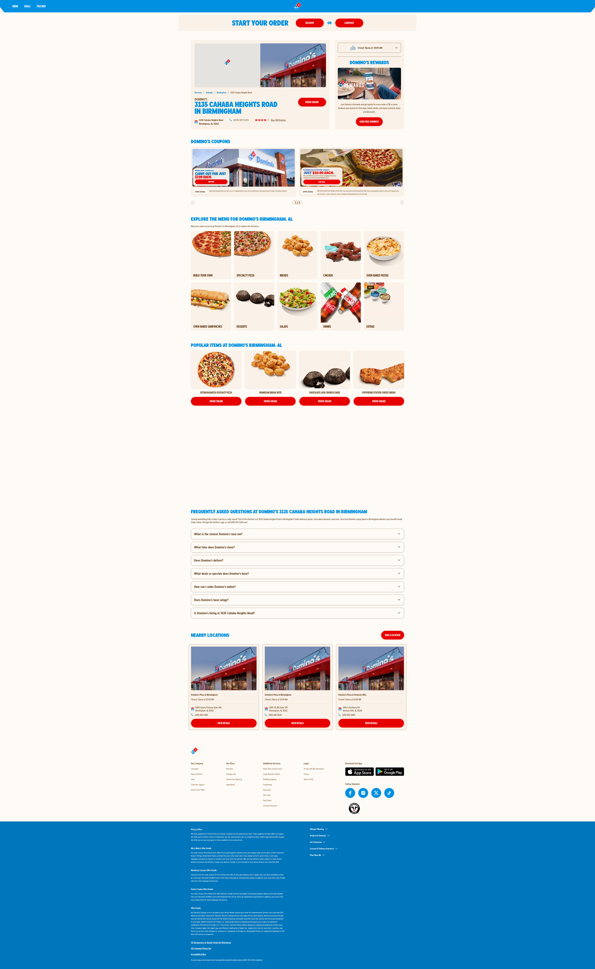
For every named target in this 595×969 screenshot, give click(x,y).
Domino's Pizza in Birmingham (204, 694)
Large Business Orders (271, 774)
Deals (27, 6)
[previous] (193, 202)
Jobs (192, 779)
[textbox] (297, 521)
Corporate (194, 768)
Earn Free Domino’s (369, 121)
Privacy (306, 774)
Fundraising (267, 784)
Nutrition (229, 768)
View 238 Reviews (278, 120)
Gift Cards (267, 795)
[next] (402, 202)
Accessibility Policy (198, 954)
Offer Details (200, 191)
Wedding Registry (269, 779)
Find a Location (392, 635)
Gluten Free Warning (234, 779)
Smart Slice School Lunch (272, 768)
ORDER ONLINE (216, 401)
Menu (15, 6)
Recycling (267, 789)
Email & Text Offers (198, 789)
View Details (224, 723)
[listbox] (297, 172)
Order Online (312, 102)
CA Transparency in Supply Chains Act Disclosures (211, 942)
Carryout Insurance (270, 805)
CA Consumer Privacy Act (201, 948)
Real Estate (267, 800)
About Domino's (197, 774)
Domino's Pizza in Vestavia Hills (352, 694)
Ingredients (230, 784)
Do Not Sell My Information (314, 768)
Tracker (41, 6)
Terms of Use (308, 779)
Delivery (310, 23)
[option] (244, 172)
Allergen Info (231, 774)
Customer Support (198, 784)
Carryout (349, 23)
